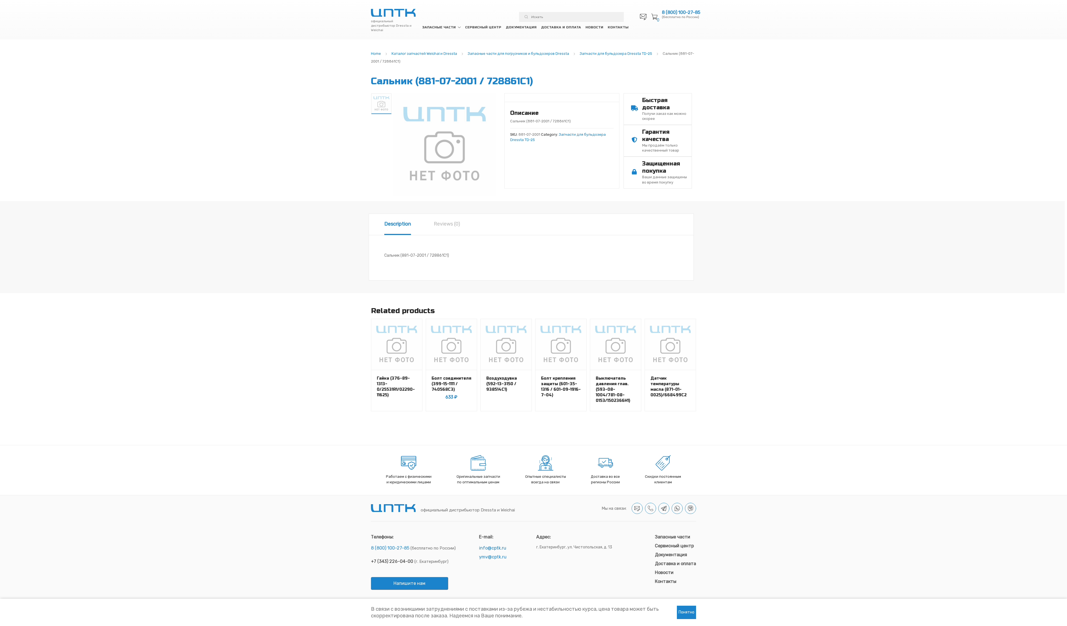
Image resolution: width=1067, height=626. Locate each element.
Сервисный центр (483, 27)
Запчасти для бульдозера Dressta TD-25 (616, 53)
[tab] (397, 224)
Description (397, 224)
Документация (521, 27)
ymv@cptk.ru (493, 557)
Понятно (686, 612)
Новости (594, 27)
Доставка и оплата (561, 27)
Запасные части (439, 27)
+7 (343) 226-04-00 (392, 561)
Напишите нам (409, 583)
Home (376, 53)
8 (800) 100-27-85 (681, 12)
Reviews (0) (447, 224)
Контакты (618, 27)
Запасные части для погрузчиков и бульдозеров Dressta (518, 53)
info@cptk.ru (492, 548)
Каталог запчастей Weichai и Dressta (424, 53)
